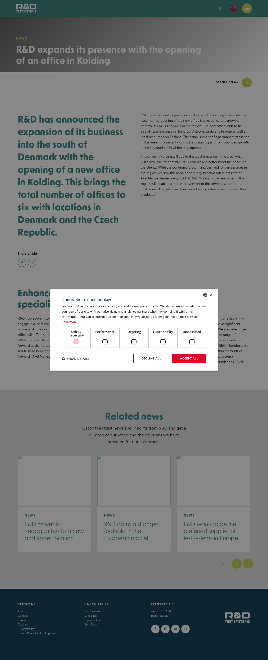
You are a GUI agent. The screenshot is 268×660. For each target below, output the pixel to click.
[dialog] (134, 330)
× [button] (211, 294)
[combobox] (205, 295)
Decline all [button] (151, 358)
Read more (69, 322)
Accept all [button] (189, 358)
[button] (75, 358)
